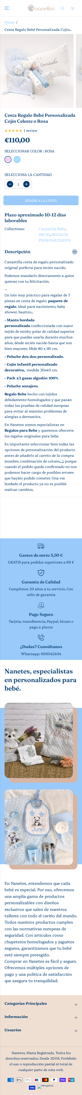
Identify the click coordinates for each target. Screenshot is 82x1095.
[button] (7, 8)
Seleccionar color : (29, 151)
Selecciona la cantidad (28, 174)
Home (10, 22)
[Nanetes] (41, 8)
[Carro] (72, 8)
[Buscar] (62, 8)
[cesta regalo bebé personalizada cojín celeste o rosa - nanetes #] (37, 71)
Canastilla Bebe (52, 228)
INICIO (44, 234)
